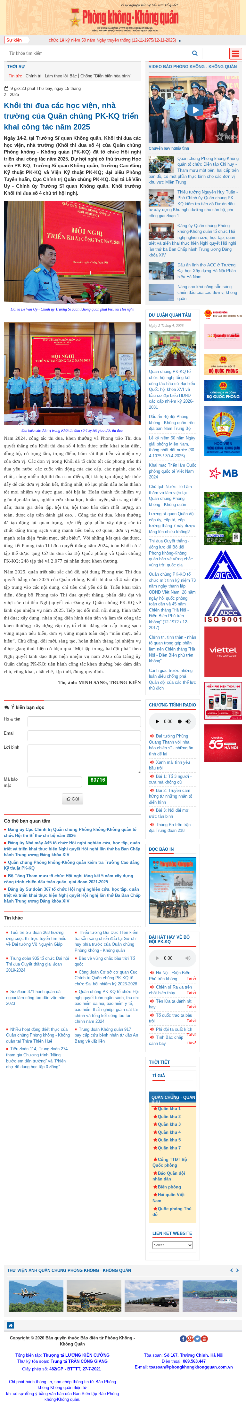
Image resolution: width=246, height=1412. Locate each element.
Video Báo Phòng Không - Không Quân (193, 66)
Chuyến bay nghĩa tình (169, 148)
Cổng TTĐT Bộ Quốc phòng (169, 1162)
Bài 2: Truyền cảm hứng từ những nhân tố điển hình (170, 796)
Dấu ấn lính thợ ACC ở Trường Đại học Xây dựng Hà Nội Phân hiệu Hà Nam (206, 271)
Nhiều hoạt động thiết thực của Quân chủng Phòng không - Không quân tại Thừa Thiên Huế (38, 1035)
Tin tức (15, 76)
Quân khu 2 (169, 1116)
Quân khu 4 (169, 1132)
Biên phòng (169, 1187)
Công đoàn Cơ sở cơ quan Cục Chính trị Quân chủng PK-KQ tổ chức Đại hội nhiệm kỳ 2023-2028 (106, 978)
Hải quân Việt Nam (168, 1197)
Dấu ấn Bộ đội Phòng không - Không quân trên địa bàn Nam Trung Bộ (171, 422)
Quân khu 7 (169, 1148)
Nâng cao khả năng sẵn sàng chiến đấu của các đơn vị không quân (207, 292)
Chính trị (33, 76)
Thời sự (16, 66)
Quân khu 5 (169, 1140)
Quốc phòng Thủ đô (172, 1211)
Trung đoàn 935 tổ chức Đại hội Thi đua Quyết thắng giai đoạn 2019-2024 (37, 964)
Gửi (75, 798)
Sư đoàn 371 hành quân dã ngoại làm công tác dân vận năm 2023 (36, 997)
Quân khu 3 (169, 1124)
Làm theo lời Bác (61, 76)
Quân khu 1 (169, 1108)
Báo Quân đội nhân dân (168, 1176)
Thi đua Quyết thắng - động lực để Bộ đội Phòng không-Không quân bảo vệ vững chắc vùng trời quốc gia (171, 553)
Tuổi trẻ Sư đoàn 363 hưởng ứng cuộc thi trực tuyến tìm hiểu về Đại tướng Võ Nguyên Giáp (36, 938)
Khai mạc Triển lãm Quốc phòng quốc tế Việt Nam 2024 (172, 471)
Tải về (191, 978)
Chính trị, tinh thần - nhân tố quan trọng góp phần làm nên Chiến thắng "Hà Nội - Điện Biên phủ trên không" (172, 649)
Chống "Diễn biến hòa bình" (105, 76)
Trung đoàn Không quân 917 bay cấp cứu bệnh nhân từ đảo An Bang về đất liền (106, 1035)
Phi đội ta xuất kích (174, 1029)
